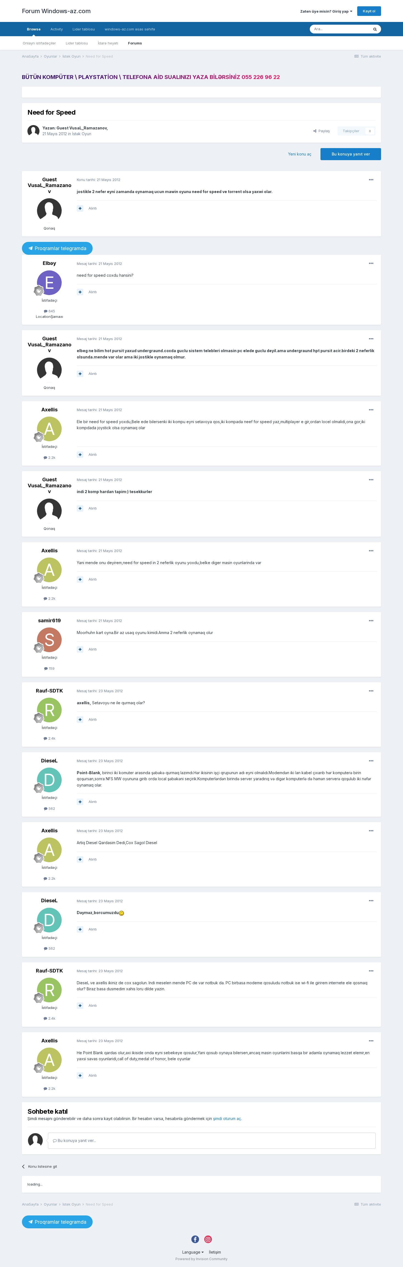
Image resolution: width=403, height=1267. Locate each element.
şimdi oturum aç (227, 1118)
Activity (56, 29)
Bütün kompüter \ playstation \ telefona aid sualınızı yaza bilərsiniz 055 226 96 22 (151, 77)
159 (51, 668)
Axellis (49, 409)
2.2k (51, 457)
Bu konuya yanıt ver (351, 154)
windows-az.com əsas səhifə (130, 29)
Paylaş (323, 131)
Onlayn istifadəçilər (39, 43)
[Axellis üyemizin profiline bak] (49, 429)
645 (51, 311)
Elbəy (49, 263)
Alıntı (93, 208)
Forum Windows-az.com (56, 11)
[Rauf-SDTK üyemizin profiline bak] (49, 710)
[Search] (375, 29)
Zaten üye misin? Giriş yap (325, 11)
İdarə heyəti (108, 43)
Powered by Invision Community (201, 1259)
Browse (34, 29)
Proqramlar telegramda (59, 248)
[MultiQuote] (80, 208)
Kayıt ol (369, 11)
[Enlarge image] (121, 912)
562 (51, 808)
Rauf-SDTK (49, 691)
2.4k (51, 738)
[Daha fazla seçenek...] (371, 180)
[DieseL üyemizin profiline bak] (49, 780)
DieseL (49, 760)
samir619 (49, 620)
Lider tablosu (77, 43)
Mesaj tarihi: (99, 263)
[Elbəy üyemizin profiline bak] (49, 282)
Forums (135, 43)
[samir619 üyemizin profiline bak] (49, 639)
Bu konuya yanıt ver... (76, 1140)
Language (192, 1252)
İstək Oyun (81, 133)
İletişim (215, 1252)
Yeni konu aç (299, 154)
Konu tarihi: (98, 179)
